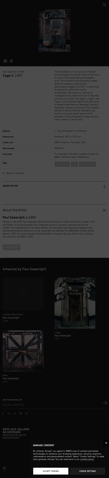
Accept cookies (51, 471)
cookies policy (87, 459)
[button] (106, 443)
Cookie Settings (87, 471)
